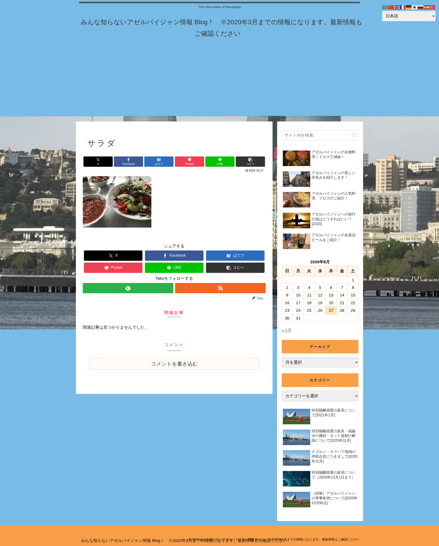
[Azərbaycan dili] (385, 7)
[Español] (427, 7)
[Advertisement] (219, 84)
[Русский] (421, 7)
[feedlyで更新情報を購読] (128, 288)
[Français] (403, 7)
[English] (397, 7)
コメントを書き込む (174, 364)
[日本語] (415, 7)
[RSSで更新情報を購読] (220, 288)
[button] (250, 161)
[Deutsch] (409, 7)
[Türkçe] (433, 7)
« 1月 (287, 330)
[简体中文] (391, 7)
